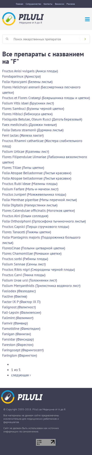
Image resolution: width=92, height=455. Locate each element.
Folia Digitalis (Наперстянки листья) (29, 205)
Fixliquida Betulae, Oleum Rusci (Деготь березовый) (42, 119)
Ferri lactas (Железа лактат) (23, 135)
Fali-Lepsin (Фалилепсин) (21, 312)
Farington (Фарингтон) (19, 355)
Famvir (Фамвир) (15, 323)
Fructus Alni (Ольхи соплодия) (25, 216)
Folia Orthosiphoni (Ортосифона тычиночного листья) (44, 221)
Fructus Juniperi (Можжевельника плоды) (34, 194)
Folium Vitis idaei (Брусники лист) (28, 103)
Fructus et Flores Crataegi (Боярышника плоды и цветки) (46, 97)
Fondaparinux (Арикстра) (21, 76)
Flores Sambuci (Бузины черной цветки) (33, 108)
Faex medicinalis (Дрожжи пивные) (29, 124)
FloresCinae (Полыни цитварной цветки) (33, 248)
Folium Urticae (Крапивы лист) (25, 151)
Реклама (71, 3)
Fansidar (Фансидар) (18, 339)
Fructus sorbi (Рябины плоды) (25, 258)
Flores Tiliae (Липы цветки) (23, 167)
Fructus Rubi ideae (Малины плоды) (29, 183)
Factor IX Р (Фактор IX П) (21, 301)
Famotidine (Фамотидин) (21, 328)
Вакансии (59, 3)
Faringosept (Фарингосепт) (23, 350)
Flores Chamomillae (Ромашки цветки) (31, 253)
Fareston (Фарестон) (17, 344)
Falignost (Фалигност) (19, 307)
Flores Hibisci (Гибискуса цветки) (27, 114)
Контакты (48, 3)
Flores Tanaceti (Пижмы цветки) (26, 232)
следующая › (21, 375)
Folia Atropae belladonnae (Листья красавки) (36, 178)
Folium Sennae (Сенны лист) (24, 264)
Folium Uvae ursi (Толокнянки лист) (29, 280)
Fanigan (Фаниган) (16, 334)
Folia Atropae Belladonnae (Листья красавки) (36, 173)
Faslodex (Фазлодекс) (19, 291)
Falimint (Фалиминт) (17, 317)
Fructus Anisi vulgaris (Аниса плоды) (30, 71)
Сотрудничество (33, 3)
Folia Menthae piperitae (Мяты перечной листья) (39, 199)
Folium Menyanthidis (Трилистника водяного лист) (41, 285)
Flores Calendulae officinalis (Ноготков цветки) (38, 210)
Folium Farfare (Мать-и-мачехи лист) (30, 189)
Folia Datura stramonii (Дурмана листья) (32, 130)
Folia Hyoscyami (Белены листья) (27, 81)
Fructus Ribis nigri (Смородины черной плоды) (38, 269)
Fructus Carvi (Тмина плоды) (23, 275)
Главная (19, 3)
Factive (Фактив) (14, 296)
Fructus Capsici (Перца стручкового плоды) (35, 226)
